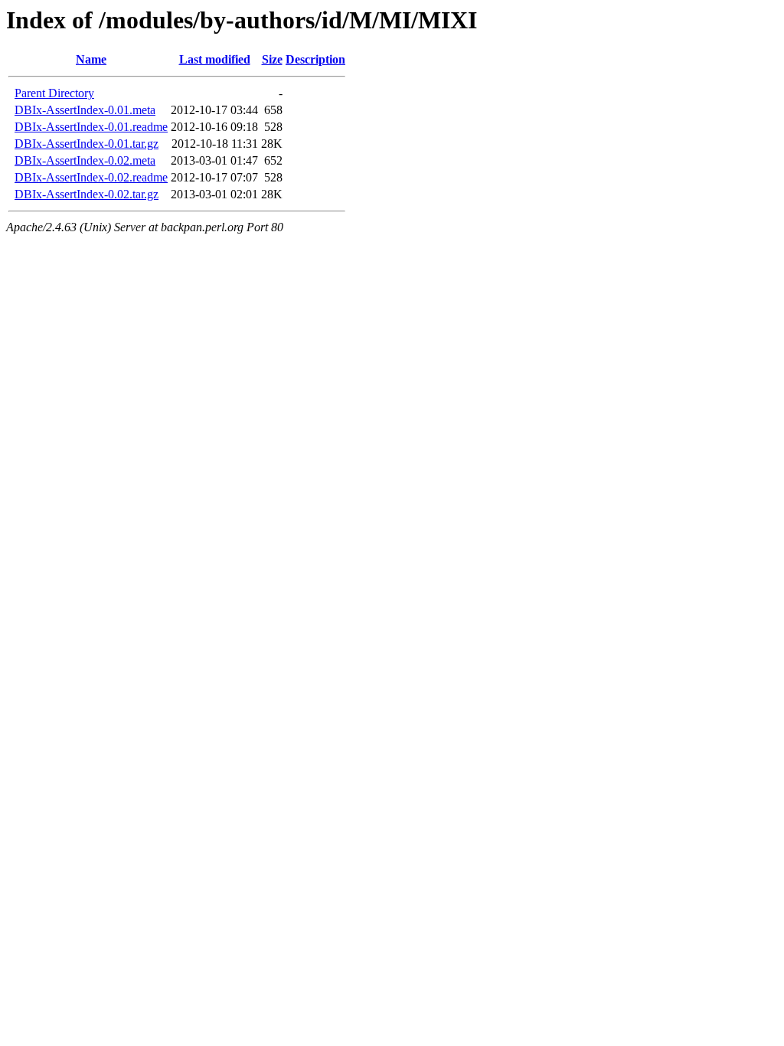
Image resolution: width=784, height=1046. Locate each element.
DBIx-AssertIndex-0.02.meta (85, 160)
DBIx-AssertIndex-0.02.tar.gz (86, 194)
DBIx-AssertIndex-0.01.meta (85, 109)
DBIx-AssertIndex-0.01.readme (91, 126)
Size (272, 59)
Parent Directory (54, 93)
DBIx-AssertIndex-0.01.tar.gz (86, 143)
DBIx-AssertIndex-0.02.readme (91, 177)
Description (315, 59)
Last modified (214, 59)
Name (91, 59)
